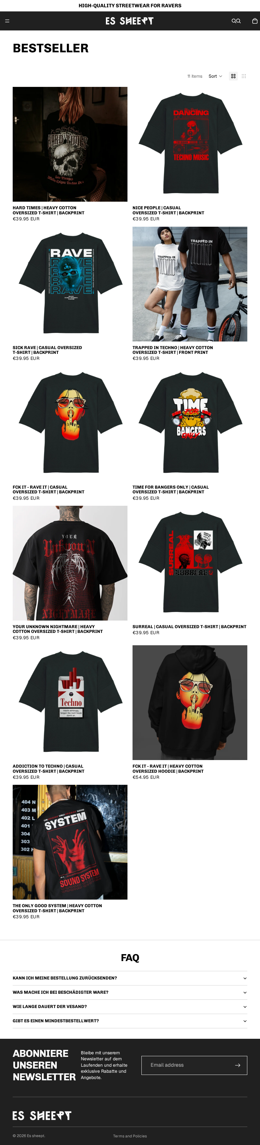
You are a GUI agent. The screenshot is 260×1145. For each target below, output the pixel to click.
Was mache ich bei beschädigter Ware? (60, 992)
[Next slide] (117, 144)
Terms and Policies (130, 1136)
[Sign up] (237, 1065)
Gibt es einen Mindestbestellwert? (56, 1021)
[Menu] (7, 21)
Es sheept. (36, 1135)
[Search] (234, 21)
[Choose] (117, 192)
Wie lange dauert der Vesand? (50, 1006)
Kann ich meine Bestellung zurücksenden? (65, 978)
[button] (216, 76)
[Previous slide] (22, 144)
